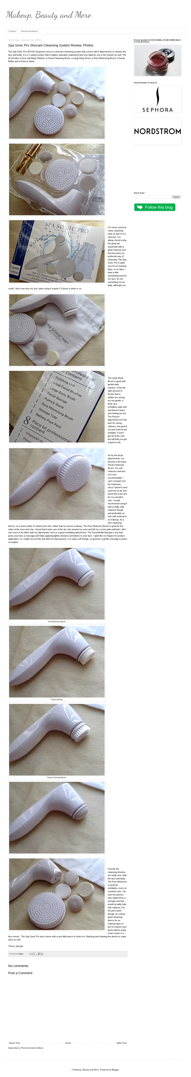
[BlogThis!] (33, 953)
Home (68, 1043)
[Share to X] (36, 953)
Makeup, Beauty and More (48, 14)
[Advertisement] (157, 169)
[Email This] (30, 953)
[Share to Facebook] (39, 953)
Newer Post (14, 1043)
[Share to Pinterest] (41, 953)
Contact (12, 31)
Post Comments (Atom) (32, 1048)
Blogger (115, 1069)
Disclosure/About (29, 31)
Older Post (122, 1043)
